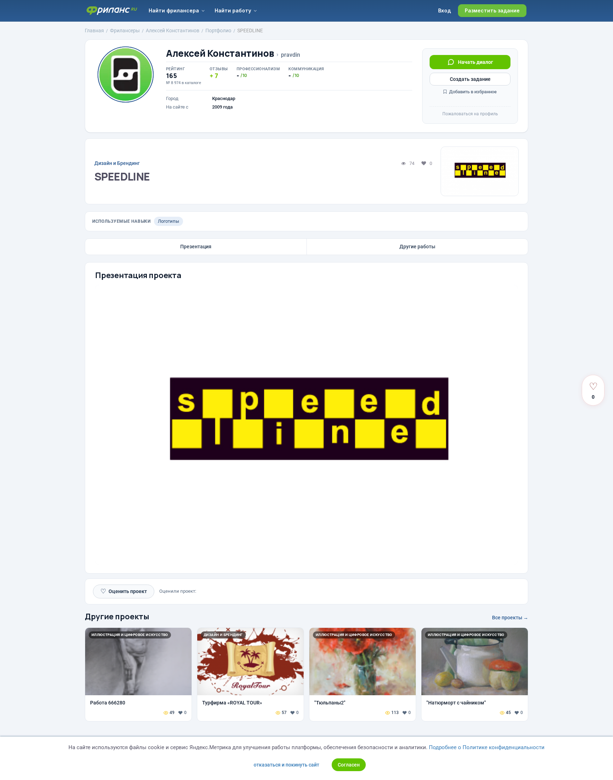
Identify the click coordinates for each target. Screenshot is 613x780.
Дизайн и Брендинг (117, 163)
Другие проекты (117, 616)
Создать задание (470, 79)
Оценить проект (123, 591)
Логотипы (168, 221)
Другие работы (417, 246)
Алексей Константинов (220, 53)
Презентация (195, 246)
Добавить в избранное (472, 91)
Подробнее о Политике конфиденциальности (487, 747)
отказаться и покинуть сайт (286, 765)
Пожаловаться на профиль (470, 113)
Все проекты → (510, 617)
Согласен (349, 765)
